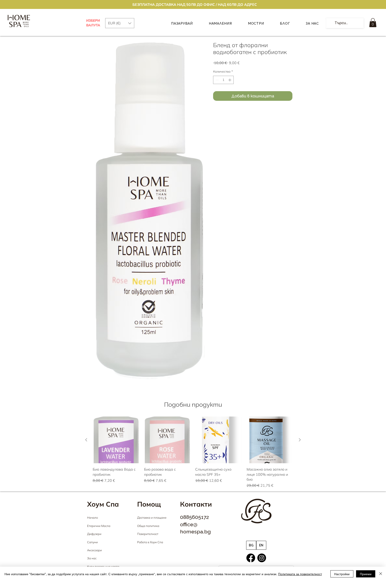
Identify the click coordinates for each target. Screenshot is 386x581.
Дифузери (94, 534)
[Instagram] (261, 558)
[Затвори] (380, 573)
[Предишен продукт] (86, 439)
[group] (193, 452)
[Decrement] (216, 80)
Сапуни (92, 542)
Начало (92, 517)
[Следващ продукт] (299, 439)
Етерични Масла (98, 526)
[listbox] (119, 23)
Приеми (365, 574)
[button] (373, 22)
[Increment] (230, 80)
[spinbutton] (223, 80)
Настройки (342, 574)
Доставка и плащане (151, 517)
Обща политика (148, 526)
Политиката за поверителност (300, 574)
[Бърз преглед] (116, 440)
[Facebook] (250, 558)
